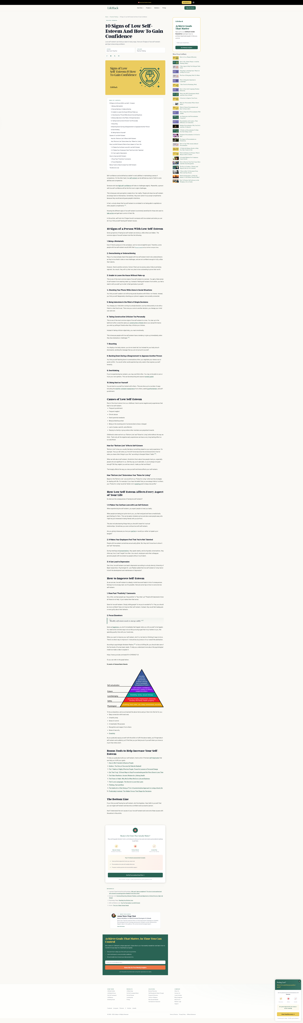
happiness (115, 627)
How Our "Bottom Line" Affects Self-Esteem (123, 138)
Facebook (109, 1008)
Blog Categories (178, 997)
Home (106, 16)
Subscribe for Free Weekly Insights (135, 967)
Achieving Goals (111, 999)
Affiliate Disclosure (191, 1014)
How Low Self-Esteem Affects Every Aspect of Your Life (125, 144)
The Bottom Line (114, 167)
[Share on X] (114, 56)
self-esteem (133, 178)
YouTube (129, 1008)
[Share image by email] (161, 670)
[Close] (193, 2)
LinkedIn (134, 1008)
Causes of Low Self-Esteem (117, 135)
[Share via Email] (118, 56)
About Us (177, 991)
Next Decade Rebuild (153, 999)
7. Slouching (114, 123)
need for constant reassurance (125, 389)
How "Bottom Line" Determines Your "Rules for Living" (126, 141)
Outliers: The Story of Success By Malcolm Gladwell (125, 766)
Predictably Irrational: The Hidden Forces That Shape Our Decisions (130, 791)
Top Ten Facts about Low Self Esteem (130, 903)
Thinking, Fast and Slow (116, 785)
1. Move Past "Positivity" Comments (121, 159)
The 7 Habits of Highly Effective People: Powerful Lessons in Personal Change (133, 769)
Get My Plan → (186, 2)
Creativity (112, 733)
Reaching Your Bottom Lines (126, 900)
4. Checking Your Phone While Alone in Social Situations (126, 115)
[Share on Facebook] (106, 56)
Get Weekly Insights (186, 47)
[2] (128, 337)
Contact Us (177, 993)
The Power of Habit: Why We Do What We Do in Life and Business (129, 778)
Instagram (115, 1008)
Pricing (164, 8)
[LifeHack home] (113, 7)
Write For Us (177, 999)
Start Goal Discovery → (288, 1014)
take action (110, 213)
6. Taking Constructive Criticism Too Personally (124, 120)
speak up (138, 484)
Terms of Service (174, 1014)
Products (148, 8)
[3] (155, 453)
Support (176, 1003)
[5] (134, 644)
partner (133, 531)
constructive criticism (137, 323)
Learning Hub (130, 997)
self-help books (154, 758)
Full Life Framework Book (132, 993)
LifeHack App (130, 991)
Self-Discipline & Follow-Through (156, 993)
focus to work (139, 247)
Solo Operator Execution (154, 1001)
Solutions (156, 8)
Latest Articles (178, 995)
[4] (142, 620)
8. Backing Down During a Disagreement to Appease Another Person (130, 126)
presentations (124, 551)
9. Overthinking (115, 129)
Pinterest (122, 1008)
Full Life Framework (111, 995)
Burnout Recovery (153, 991)
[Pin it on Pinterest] (110, 56)
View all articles (121, 926)
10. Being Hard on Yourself (118, 132)
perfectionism (152, 389)
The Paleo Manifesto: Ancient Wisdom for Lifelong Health (127, 775)
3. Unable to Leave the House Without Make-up (124, 112)
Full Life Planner (130, 995)
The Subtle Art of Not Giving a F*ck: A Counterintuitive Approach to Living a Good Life (136, 788)
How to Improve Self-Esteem (118, 156)
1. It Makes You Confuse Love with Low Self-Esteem (125, 147)
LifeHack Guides (111, 991)
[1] (125, 205)
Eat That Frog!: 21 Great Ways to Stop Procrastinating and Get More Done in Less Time (136, 772)
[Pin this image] (153, 670)
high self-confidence (124, 185)
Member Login (178, 1001)
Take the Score (190, 8)
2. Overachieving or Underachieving (121, 109)
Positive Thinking (114, 16)
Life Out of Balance (153, 997)
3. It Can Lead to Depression (119, 153)
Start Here (139, 8)
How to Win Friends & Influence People (121, 763)
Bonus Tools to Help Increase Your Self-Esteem (123, 165)
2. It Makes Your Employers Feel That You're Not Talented (127, 150)
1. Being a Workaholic (117, 106)
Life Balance (110, 997)
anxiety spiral (149, 376)
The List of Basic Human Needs (121, 905)
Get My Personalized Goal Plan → (135, 875)
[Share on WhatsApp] (158, 670)
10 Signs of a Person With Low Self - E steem (122, 103)
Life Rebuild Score (111, 993)
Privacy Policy (182, 1014)
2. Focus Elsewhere (116, 162)
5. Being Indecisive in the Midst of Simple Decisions (125, 118)
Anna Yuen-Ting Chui (112, 51)
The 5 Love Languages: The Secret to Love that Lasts (126, 782)
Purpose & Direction (153, 995)
